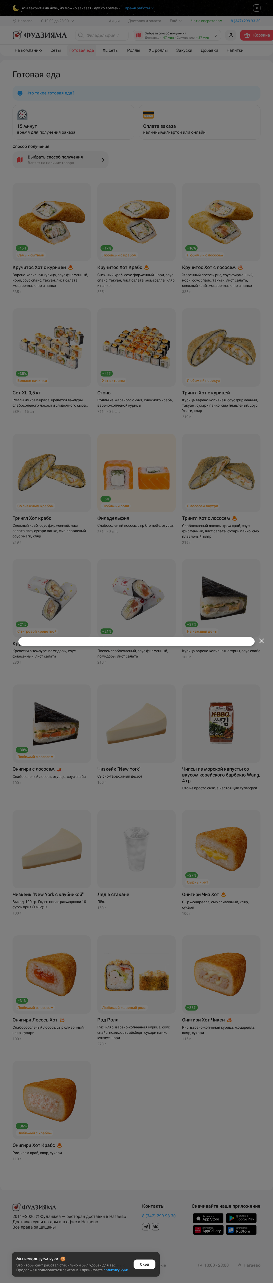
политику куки (115, 1270)
